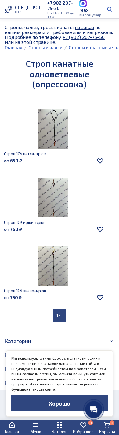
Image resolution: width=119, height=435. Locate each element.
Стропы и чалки (45, 47)
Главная (13, 47)
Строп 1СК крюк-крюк (25, 222)
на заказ (84, 27)
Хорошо (59, 403)
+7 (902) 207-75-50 (84, 37)
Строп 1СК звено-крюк (25, 290)
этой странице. (38, 42)
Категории (18, 341)
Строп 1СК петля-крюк (25, 153)
